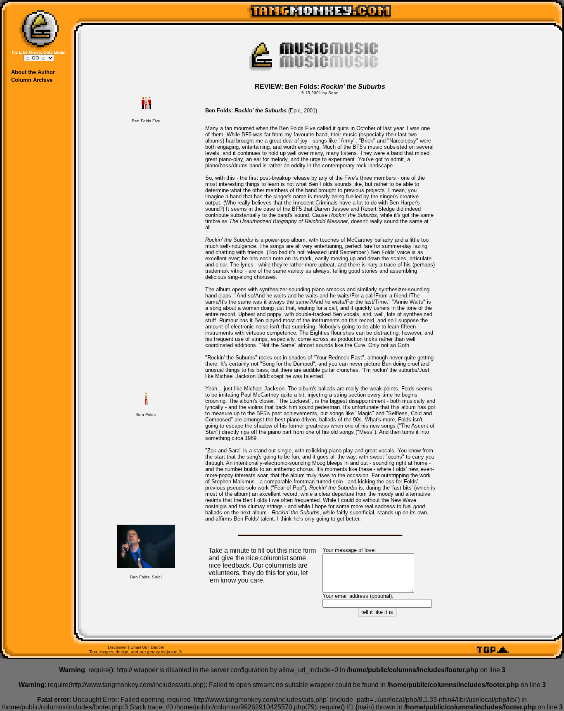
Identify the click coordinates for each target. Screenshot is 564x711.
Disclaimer (117, 647)
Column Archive (31, 80)
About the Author (33, 72)
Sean (333, 92)
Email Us (138, 647)
